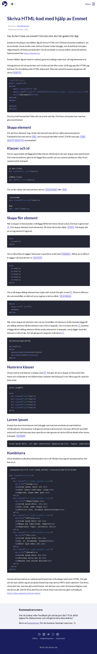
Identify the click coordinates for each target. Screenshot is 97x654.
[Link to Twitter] (48, 634)
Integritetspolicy (47, 638)
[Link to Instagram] (53, 634)
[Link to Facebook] (58, 634)
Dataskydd (60, 638)
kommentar (33, 623)
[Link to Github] (39, 634)
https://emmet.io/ (32, 53)
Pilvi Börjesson (23, 26)
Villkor (35, 638)
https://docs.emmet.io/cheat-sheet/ (23, 593)
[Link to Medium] (44, 634)
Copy (87, 79)
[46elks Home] (4, 4)
